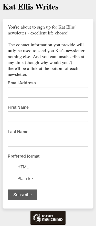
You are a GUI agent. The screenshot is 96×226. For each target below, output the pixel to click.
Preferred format (23, 156)
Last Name (18, 132)
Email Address (23, 82)
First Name (18, 107)
